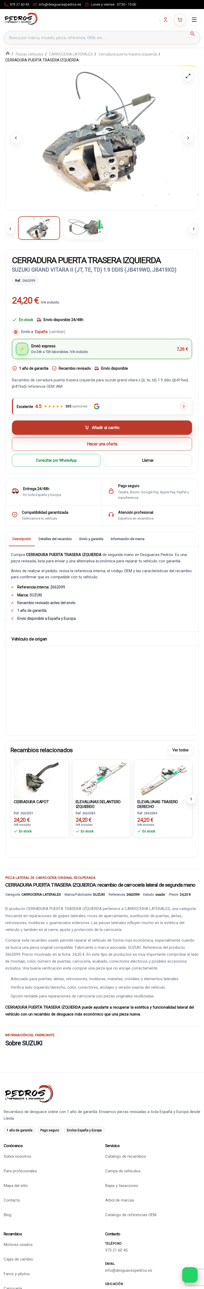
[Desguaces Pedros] (21, 19)
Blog (7, 1214)
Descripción (21, 539)
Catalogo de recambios (125, 1156)
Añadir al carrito (106, 427)
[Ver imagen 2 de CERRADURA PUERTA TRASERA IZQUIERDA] (85, 228)
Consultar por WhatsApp (56, 460)
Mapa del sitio (16, 1185)
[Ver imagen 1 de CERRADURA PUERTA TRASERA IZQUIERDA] (39, 228)
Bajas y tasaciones (121, 1185)
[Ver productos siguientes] (191, 799)
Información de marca (127, 539)
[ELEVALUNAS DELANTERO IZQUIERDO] (102, 779)
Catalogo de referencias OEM (130, 1214)
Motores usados (18, 1244)
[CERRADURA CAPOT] (40, 779)
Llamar (148, 460)
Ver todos (180, 750)
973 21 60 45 (116, 1250)
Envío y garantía (91, 539)
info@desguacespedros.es (128, 1270)
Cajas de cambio (18, 1259)
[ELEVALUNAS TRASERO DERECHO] (163, 779)
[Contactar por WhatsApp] (190, 1275)
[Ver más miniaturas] (194, 229)
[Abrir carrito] (180, 20)
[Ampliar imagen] (188, 76)
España (50, 332)
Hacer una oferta (102, 443)
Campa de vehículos (123, 1171)
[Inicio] (7, 54)
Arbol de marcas (119, 1200)
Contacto (12, 1200)
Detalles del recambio (55, 539)
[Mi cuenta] (165, 20)
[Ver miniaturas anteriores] (10, 229)
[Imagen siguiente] (188, 138)
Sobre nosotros (17, 1156)
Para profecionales (20, 1171)
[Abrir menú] (194, 20)
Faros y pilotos (17, 1273)
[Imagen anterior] (16, 138)
